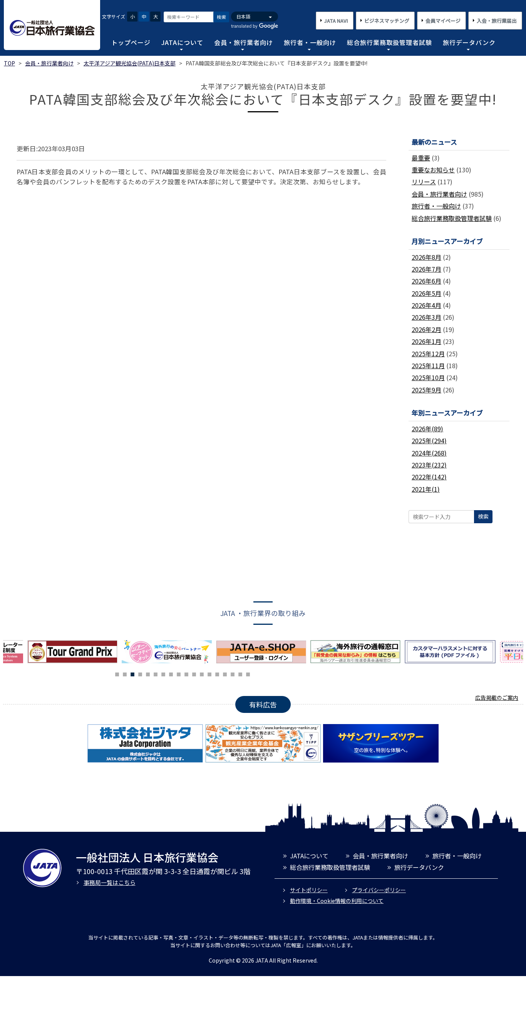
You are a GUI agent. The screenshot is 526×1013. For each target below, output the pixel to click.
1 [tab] (117, 673)
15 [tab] (225, 673)
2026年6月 (426, 280)
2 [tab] (125, 673)
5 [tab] (148, 673)
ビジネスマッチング (386, 20)
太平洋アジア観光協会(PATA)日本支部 (130, 63)
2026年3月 (426, 317)
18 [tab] (248, 673)
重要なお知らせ (433, 169)
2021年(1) (426, 489)
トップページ (131, 42)
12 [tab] (202, 673)
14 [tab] (217, 673)
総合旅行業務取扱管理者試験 (389, 42)
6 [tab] (155, 673)
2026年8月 (426, 257)
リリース (424, 181)
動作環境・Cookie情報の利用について (337, 901)
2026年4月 (426, 305)
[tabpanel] (169, 651)
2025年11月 (428, 365)
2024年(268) (429, 452)
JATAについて (182, 42)
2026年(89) (427, 428)
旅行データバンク (469, 42)
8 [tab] (171, 673)
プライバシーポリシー (379, 890)
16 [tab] (232, 673)
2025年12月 (428, 353)
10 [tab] (186, 673)
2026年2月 (426, 329)
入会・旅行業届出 (497, 20)
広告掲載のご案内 (496, 697)
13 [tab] (209, 673)
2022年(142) (429, 476)
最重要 (421, 157)
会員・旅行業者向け (243, 42)
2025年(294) (429, 440)
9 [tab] (179, 673)
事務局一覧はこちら (110, 882)
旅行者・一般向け (310, 42)
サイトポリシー (309, 890)
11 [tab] (194, 673)
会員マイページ (443, 20)
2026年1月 (426, 341)
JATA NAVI (336, 20)
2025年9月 (426, 389)
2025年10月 (428, 377)
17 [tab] (240, 673)
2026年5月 (426, 293)
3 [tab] (132, 673)
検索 (221, 16)
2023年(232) (429, 464)
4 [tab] (140, 673)
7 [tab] (163, 673)
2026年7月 (426, 269)
